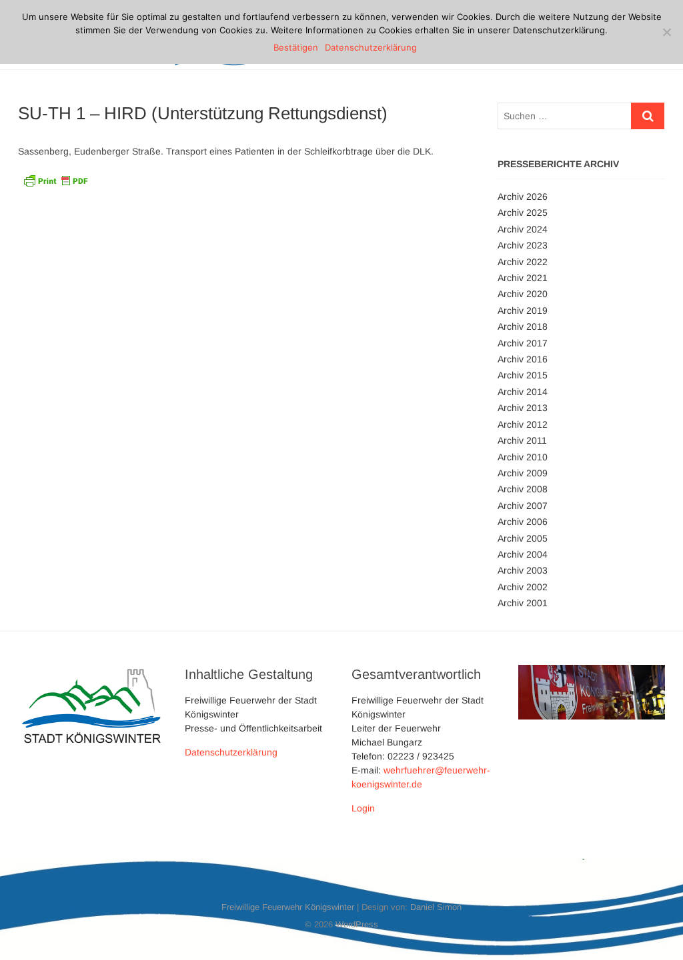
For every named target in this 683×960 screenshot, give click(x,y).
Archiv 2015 (523, 375)
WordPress (356, 924)
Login (363, 808)
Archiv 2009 (523, 473)
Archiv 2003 (523, 570)
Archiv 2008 (523, 489)
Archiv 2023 (523, 245)
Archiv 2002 (523, 587)
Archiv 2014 (523, 391)
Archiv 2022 (523, 261)
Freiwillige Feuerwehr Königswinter (287, 907)
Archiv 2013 (523, 407)
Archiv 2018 (523, 326)
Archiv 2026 (523, 196)
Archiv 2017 (523, 343)
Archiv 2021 (523, 277)
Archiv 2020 (523, 293)
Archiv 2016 (523, 359)
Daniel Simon (436, 907)
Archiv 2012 (523, 424)
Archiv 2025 (523, 212)
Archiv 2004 (523, 554)
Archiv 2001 (523, 603)
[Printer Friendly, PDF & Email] (55, 179)
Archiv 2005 (523, 538)
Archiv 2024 (523, 229)
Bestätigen (295, 47)
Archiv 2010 (523, 457)
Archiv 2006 (523, 521)
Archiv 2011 (522, 440)
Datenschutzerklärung (231, 752)
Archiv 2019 (523, 310)
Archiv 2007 (523, 505)
